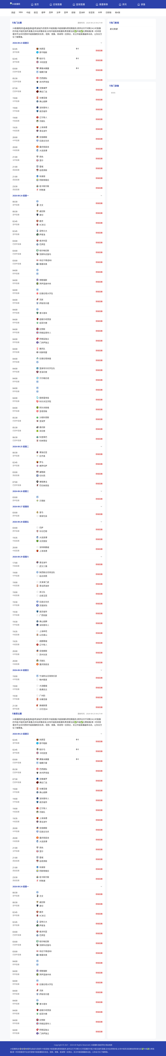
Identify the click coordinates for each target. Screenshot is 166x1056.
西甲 (51, 12)
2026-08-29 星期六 (21, 556)
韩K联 (117, 12)
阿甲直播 (16, 273)
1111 (113, 93)
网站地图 (108, 1045)
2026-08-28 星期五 (21, 521)
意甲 (66, 12)
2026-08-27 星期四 (21, 506)
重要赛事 (103, 4)
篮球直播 (80, 4)
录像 (143, 4)
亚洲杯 (82, 12)
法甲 (58, 12)
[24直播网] (15, 4)
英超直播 (16, 170)
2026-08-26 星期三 (21, 491)
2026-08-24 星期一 (21, 195)
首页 (36, 4)
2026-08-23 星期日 (21, 43)
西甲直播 (16, 500)
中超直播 (16, 121)
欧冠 (36, 12)
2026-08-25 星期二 (21, 446)
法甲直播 (16, 160)
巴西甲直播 (17, 72)
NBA (21, 12)
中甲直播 (16, 101)
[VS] (57, 272)
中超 (28, 12)
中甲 (100, 12)
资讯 (124, 4)
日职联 (108, 12)
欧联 (73, 12)
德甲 (43, 12)
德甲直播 (16, 709)
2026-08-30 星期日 (21, 670)
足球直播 (57, 4)
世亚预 (91, 12)
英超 (13, 12)
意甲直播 (16, 52)
